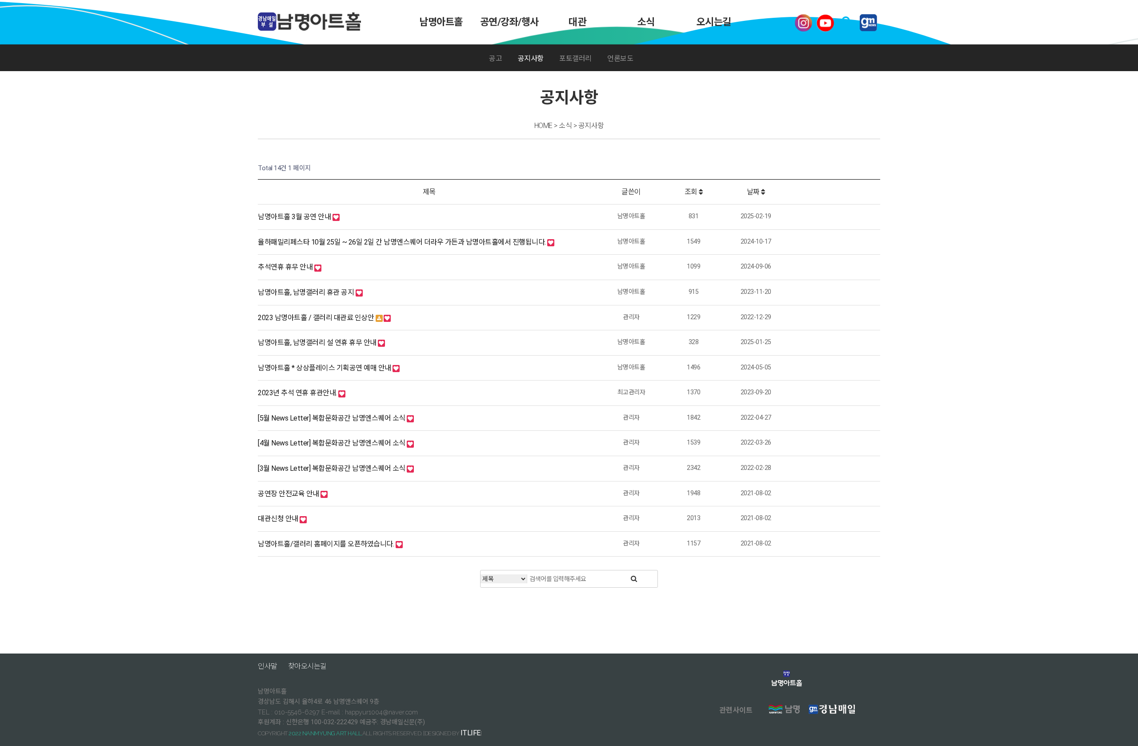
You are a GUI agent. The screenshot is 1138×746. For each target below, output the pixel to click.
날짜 (754, 192)
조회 (692, 192)
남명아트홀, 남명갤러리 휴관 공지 (307, 292)
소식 (645, 22)
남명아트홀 (441, 22)
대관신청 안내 (279, 518)
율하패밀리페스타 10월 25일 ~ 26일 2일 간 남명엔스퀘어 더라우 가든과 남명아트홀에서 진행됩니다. (402, 242)
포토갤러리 (575, 58)
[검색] (634, 578)
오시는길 (714, 22)
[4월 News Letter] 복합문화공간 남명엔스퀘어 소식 (332, 443)
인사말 (267, 666)
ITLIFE (471, 733)
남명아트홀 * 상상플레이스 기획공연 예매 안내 (325, 368)
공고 (495, 58)
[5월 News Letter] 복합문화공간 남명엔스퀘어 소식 (332, 418)
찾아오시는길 (307, 666)
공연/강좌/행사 (509, 22)
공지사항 (531, 58)
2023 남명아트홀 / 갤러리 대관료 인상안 (317, 317)
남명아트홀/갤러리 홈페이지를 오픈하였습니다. (327, 544)
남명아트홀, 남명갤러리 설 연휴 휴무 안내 (318, 342)
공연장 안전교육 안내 (289, 493)
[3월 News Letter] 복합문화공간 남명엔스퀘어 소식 (332, 468)
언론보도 (620, 58)
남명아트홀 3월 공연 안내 (295, 217)
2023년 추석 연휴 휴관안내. (298, 393)
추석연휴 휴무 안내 (286, 267)
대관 (577, 22)
